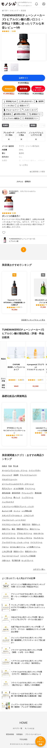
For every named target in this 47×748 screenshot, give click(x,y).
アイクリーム (30, 489)
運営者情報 (10, 734)
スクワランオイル (9, 538)
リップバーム (7, 497)
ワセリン (5, 547)
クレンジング (7, 475)
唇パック (16, 497)
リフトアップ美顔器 (28, 556)
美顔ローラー (18, 551)
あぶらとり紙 (7, 511)
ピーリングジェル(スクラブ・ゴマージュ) (18, 484)
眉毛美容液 (6, 493)
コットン (16, 511)
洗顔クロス (26, 524)
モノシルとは (29, 728)
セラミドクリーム (9, 533)
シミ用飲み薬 (27, 511)
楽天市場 (23, 89)
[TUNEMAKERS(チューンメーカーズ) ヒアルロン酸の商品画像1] (23, 47)
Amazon (9, 89)
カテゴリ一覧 (17, 728)
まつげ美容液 (18, 489)
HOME (23, 722)
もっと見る (23, 165)
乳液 (10, 466)
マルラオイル (38, 538)
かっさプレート (27, 560)
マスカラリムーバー (9, 479)
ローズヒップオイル (24, 538)
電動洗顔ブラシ (22, 529)
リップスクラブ (8, 502)
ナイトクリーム (36, 542)
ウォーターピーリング (10, 556)
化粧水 (4, 466)
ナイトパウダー (35, 470)
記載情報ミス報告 (38, 172)
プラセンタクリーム (24, 533)
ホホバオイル (38, 533)
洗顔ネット (36, 524)
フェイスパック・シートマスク (14, 520)
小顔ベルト (6, 560)
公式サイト (23, 78)
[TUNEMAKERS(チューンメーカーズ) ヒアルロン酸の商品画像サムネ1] (6, 67)
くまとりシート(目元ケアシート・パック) (18, 506)
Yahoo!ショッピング (38, 88)
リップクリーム (27, 497)
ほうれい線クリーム (17, 547)
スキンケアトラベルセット (12, 515)
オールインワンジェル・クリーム (14, 470)
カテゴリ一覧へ (39, 569)
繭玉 (13, 529)
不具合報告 (23, 739)
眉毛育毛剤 (16, 493)
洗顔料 (16, 475)
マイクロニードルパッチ (11, 524)
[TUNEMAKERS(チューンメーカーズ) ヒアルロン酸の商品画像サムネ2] (14, 67)
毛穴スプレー (7, 489)
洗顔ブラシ (6, 529)
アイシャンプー (27, 493)
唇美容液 (38, 493)
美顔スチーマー (31, 551)
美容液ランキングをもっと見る (33, 320)
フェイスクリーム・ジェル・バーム (15, 542)
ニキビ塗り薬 (7, 551)
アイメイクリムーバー (28, 475)
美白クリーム (35, 529)
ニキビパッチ (29, 515)
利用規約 (19, 734)
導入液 (15, 466)
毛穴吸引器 (16, 560)
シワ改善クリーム (33, 547)
